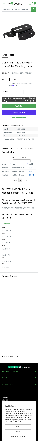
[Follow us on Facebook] (3, 400)
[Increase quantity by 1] (21, 92)
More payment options (19, 117)
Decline (18, 431)
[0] (33, 3)
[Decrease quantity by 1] (11, 92)
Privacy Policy (17, 421)
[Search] (33, 9)
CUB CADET (5, 73)
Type (13, 164)
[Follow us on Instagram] (7, 400)
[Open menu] (4, 3)
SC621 (31, 171)
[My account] (29, 4)
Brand (4, 164)
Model (31, 164)
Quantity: (5, 92)
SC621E (31, 175)
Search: (10, 161)
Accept (18, 426)
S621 (30, 168)
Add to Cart (19, 106)
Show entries (19, 157)
